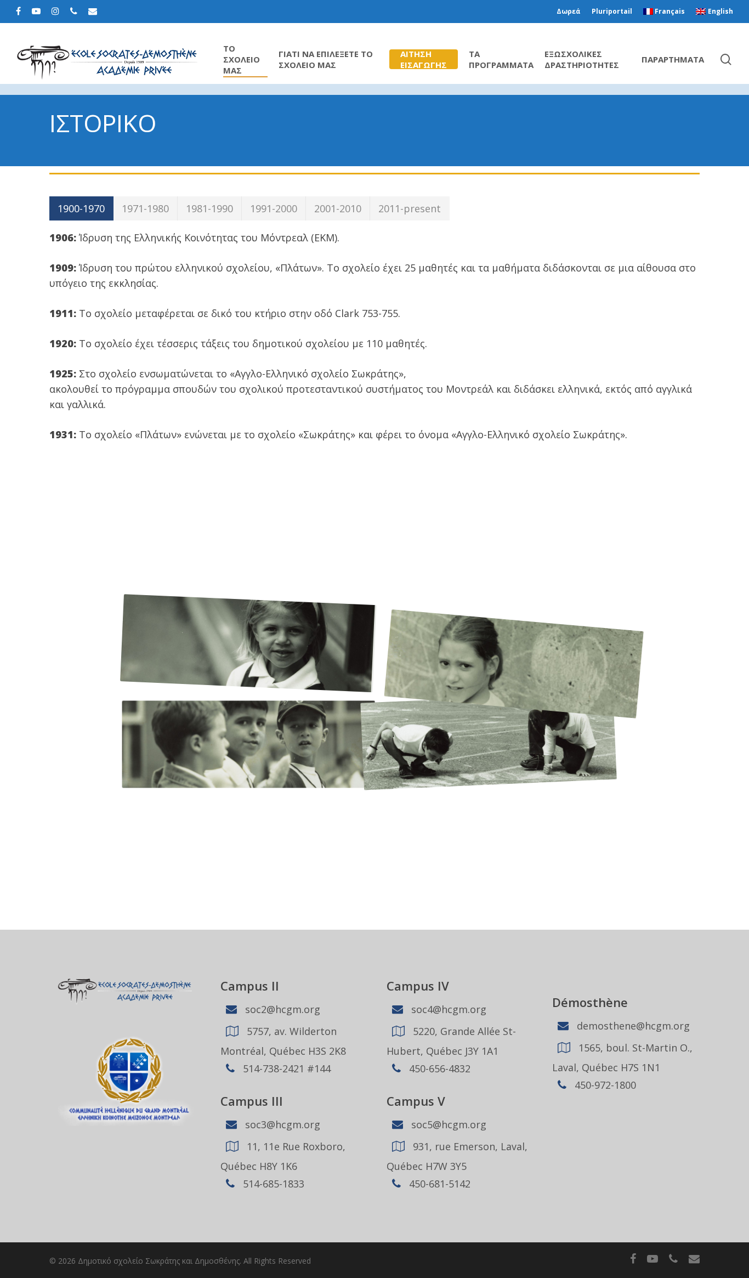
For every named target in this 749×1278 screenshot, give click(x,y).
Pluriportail (612, 11)
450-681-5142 (438, 1183)
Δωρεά (569, 11)
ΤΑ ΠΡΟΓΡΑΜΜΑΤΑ (501, 59)
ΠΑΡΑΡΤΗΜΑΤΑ (673, 59)
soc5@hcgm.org (447, 1124)
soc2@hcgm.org (281, 1009)
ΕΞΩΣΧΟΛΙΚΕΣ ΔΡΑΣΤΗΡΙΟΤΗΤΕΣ (581, 59)
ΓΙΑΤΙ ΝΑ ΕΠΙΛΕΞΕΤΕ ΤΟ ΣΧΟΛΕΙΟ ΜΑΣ (326, 59)
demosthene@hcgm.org (632, 1025)
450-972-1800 (604, 1085)
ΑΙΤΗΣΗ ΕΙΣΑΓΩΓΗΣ (423, 59)
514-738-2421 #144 (285, 1068)
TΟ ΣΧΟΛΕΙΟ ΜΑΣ (241, 59)
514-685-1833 (272, 1183)
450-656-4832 (438, 1068)
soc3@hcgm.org (281, 1124)
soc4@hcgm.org (447, 1009)
